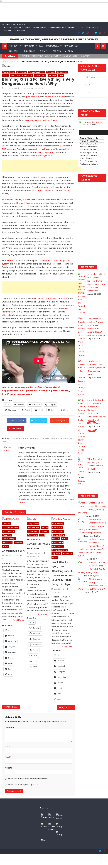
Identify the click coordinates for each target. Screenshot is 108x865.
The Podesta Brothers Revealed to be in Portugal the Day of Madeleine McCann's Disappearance (92, 526)
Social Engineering (59, 550)
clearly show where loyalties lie (38, 155)
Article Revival (8, 531)
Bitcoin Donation (39, 27)
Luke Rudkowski (48, 438)
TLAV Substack (71, 46)
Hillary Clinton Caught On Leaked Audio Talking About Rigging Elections (67, 707)
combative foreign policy (43, 152)
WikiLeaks (9, 260)
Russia (64, 438)
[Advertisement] (41, 166)
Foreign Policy (8, 72)
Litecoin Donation (57, 27)
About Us (7, 27)
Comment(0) (38, 88)
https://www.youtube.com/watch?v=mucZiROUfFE (36, 387)
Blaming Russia (18, 438)
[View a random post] (103, 46)
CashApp (7, 30)
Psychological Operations (21, 75)
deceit (48, 190)
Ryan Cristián (25, 88)
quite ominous (32, 96)
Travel (5, 546)
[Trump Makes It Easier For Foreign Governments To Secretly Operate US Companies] (59, 825)
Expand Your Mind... (36, 72)
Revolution (7, 535)
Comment (10, 727)
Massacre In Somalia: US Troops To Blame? (38, 544)
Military (45, 527)
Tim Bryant (7, 542)
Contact (17, 27)
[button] (97, 46)
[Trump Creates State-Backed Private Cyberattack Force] (59, 833)
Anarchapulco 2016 (13, 550)
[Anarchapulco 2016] (13, 519)
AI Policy (69, 51)
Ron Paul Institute (33, 556)
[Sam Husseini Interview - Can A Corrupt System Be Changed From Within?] (59, 816)
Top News (14, 46)
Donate (27, 27)
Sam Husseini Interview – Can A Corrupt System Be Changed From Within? (96, 368)
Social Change (9, 539)
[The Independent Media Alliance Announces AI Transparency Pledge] (43, 840)
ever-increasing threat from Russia (41, 120)
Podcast (55, 539)
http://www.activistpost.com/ (17, 394)
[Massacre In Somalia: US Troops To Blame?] (38, 519)
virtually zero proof (47, 149)
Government (62, 72)
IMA (41, 46)
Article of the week (10, 527)
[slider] (84, 158)
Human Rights (33, 527)
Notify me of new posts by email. (23, 784)
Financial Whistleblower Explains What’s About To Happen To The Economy (13, 707)
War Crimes (32, 535)
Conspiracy (21, 72)
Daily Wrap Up (57, 524)
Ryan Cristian (40, 75)
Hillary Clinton (35, 438)
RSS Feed (57, 51)
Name (8, 746)
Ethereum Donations (75, 27)
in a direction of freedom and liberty (50, 298)
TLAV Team (29, 46)
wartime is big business (54, 96)
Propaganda (33, 531)
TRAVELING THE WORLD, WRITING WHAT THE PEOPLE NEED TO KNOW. (54, 39)
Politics (5, 75)
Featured (50, 72)
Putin (58, 438)
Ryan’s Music (20, 30)
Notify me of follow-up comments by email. (28, 778)
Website (8, 768)
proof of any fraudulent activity (51, 241)
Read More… (18, 620)
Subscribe (13, 51)
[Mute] (82, 153)
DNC (27, 438)
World (61, 75)
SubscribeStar (92, 27)
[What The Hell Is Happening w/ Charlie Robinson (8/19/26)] (51, 827)
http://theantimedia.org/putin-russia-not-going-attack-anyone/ (35, 390)
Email (8, 757)
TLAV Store (29, 51)
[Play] (82, 132)
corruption (39, 190)
